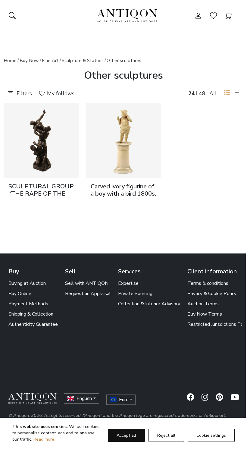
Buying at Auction (27, 283)
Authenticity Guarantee (33, 324)
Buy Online (19, 293)
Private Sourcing (135, 293)
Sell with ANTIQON (86, 283)
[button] (227, 93)
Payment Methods (28, 303)
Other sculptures (124, 61)
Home (10, 61)
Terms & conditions (207, 283)
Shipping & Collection (30, 314)
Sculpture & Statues (83, 61)
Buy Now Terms (204, 314)
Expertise (128, 283)
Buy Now (29, 61)
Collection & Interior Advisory (149, 303)
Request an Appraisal (88, 293)
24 (191, 93)
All (213, 93)
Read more (43, 439)
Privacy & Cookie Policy (211, 293)
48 (202, 93)
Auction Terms (203, 303)
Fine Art (50, 61)
